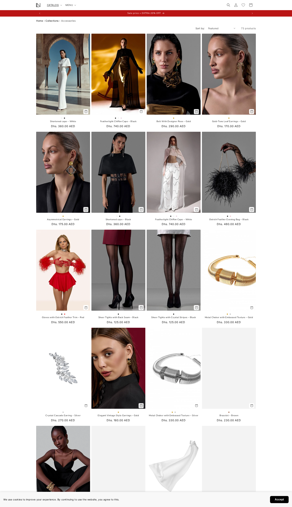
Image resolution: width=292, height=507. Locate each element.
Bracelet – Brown (229, 415)
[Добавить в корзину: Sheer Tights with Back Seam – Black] (141, 307)
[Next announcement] (252, 13)
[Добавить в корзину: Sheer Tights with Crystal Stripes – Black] (196, 307)
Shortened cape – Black (118, 219)
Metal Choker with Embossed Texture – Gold (229, 317)
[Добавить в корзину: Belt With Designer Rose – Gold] (196, 111)
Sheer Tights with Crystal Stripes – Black (173, 317)
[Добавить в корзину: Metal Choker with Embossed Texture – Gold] (251, 307)
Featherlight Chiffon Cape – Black (118, 121)
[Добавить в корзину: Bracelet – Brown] (251, 405)
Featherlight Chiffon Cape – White (173, 219)
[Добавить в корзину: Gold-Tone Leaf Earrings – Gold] (251, 111)
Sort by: (200, 28)
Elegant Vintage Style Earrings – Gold (118, 415)
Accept (279, 499)
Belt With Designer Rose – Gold (173, 121)
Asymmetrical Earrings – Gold (63, 219)
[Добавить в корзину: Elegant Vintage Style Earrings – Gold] (141, 405)
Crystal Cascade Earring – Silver (63, 415)
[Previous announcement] (39, 13)
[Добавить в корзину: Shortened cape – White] (85, 111)
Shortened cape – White (63, 121)
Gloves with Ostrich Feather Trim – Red (63, 317)
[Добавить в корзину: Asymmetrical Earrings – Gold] (85, 209)
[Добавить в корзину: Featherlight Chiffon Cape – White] (196, 209)
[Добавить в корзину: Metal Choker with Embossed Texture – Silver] (196, 405)
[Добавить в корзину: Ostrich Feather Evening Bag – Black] (251, 209)
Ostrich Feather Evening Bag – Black (229, 219)
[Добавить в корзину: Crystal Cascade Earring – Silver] (85, 405)
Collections (52, 20)
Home (39, 20)
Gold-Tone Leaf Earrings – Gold (229, 121)
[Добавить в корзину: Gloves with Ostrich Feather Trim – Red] (85, 307)
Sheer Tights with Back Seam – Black (118, 317)
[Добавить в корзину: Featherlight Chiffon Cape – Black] (141, 111)
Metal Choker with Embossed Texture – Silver (173, 415)
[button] (54, 5)
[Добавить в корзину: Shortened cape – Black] (141, 209)
